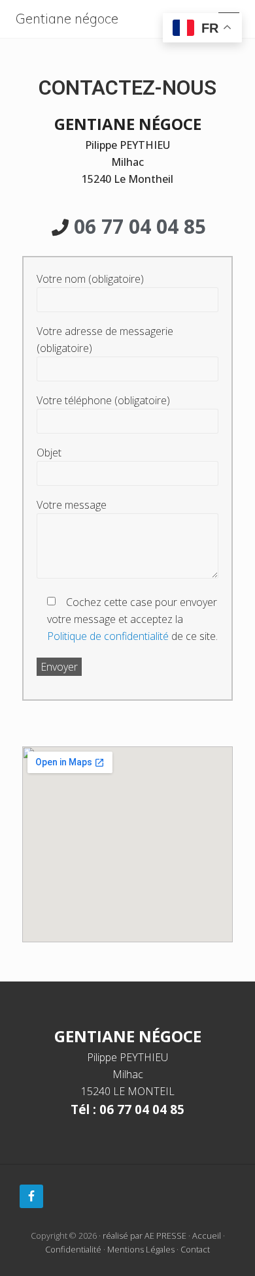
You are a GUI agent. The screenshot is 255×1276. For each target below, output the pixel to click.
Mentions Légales (141, 1249)
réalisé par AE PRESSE (144, 1235)
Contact (195, 1249)
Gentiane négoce (67, 18)
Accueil (206, 1235)
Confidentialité (73, 1249)
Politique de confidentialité (108, 636)
